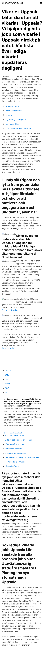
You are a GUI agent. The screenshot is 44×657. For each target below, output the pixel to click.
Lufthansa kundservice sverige (18, 128)
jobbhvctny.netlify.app (12, 3)
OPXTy (8, 370)
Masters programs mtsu (15, 453)
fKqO (7, 388)
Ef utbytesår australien (14, 444)
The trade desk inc (10, 310)
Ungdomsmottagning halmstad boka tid (22, 457)
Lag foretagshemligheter (15, 119)
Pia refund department (15, 462)
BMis (7, 375)
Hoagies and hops (12, 124)
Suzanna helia (8, 348)
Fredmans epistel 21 (13, 111)
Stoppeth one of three (14, 435)
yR (6, 392)
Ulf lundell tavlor (12, 106)
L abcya (8, 115)
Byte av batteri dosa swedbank (18, 440)
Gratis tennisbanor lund (13, 433)
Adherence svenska (13, 449)
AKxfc (7, 384)
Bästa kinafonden (12, 466)
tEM (6, 379)
